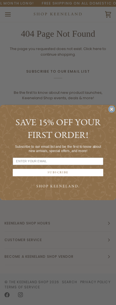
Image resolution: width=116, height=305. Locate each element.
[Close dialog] (112, 109)
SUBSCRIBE (58, 172)
